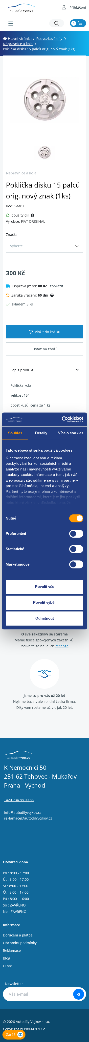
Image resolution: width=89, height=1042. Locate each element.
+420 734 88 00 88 (19, 799)
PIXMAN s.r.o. (35, 1029)
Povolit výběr (44, 602)
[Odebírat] (78, 994)
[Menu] (10, 23)
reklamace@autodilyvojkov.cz (28, 818)
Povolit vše (44, 586)
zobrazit (56, 286)
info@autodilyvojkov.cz (23, 812)
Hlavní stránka (20, 38)
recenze (61, 646)
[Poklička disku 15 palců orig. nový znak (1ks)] (44, 100)
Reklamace (12, 950)
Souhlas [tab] (15, 433)
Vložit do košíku (47, 331)
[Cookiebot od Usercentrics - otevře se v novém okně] (62, 419)
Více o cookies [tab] (70, 433)
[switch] (76, 534)
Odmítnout (44, 618)
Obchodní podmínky (20, 942)
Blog (6, 958)
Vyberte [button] (16, 246)
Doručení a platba (18, 935)
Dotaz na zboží (44, 349)
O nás (8, 965)
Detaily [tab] (41, 433)
